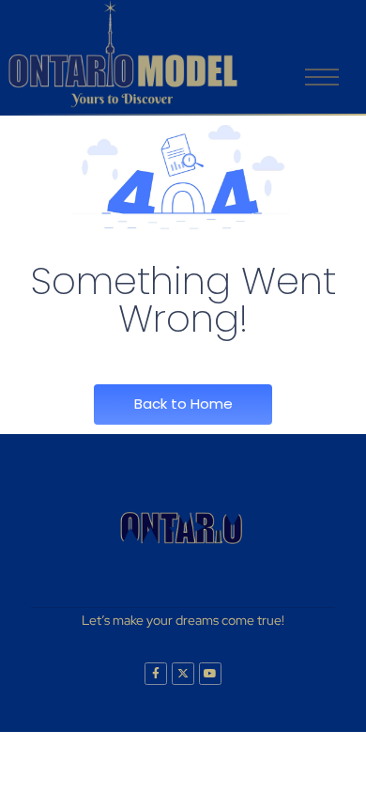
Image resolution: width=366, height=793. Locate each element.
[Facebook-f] (156, 673)
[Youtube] (210, 673)
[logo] (123, 54)
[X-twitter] (183, 673)
